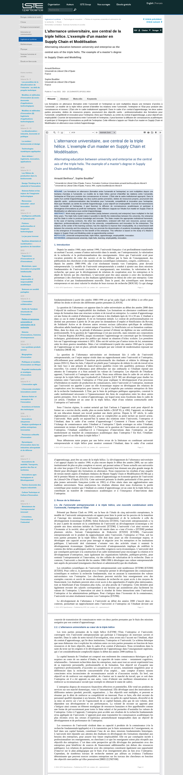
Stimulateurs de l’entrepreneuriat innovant (28, 509)
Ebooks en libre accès (28, 61)
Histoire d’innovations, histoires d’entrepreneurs (31, 335)
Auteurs (70, 4)
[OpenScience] (33, 7)
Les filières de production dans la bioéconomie (29, 176)
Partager (156, 30)
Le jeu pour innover (30, 236)
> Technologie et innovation (71, 19)
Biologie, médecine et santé (31, 17)
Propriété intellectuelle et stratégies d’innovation (31, 372)
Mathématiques (26, 44)
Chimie (23, 22)
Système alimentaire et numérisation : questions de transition (31, 243)
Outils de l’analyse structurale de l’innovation (29, 311)
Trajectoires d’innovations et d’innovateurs (27, 258)
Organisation (54, 4)
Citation (145, 30)
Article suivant (153, 22)
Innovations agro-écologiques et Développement (29, 477)
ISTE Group (85, 4)
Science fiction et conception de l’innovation (29, 399)
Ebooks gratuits (124, 4)
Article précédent (153, 19)
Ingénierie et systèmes (29, 39)
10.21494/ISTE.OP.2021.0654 (79, 92)
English (150, 3)
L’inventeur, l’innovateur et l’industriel (27, 519)
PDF (136, 30)
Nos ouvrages (103, 4)
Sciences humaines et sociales (28, 55)
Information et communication (26, 33)
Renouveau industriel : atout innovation (28, 203)
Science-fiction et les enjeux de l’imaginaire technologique (30, 193)
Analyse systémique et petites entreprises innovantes (31, 427)
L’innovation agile (29, 384)
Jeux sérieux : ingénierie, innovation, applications (30, 159)
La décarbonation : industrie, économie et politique (30, 133)
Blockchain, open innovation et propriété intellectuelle (30, 269)
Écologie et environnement (30, 27)
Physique (24, 49)
